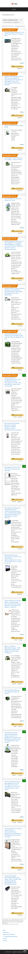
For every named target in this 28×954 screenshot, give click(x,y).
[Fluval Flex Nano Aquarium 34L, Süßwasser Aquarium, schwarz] (7, 699)
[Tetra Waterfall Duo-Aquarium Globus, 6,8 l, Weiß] (7, 207)
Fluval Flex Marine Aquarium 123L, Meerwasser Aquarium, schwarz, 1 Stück (14, 34)
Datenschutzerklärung (8, 934)
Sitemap (5, 940)
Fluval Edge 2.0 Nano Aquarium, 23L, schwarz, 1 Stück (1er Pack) (13, 158)
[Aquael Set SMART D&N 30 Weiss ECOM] (7, 132)
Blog (4, 930)
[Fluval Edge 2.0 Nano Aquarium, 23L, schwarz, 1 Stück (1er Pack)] (7, 164)
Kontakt (5, 938)
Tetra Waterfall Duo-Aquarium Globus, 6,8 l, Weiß (13, 199)
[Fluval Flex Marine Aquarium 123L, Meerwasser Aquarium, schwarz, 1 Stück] (7, 41)
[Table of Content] (21, 20)
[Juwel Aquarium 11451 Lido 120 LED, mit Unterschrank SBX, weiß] (7, 479)
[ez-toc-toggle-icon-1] (20, 20)
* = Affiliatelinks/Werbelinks (10, 936)
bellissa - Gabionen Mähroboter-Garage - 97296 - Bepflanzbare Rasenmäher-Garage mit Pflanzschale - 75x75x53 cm (12, 649)
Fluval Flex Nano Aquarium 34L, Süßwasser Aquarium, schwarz (12, 691)
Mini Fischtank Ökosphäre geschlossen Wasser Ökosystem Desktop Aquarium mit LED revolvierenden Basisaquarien (13, 427)
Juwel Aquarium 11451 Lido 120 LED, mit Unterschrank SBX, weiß (12, 468)
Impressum (6, 932)
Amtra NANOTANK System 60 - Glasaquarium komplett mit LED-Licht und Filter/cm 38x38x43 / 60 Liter (13, 336)
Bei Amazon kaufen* (18, 66)
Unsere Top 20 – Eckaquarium (12, 22)
